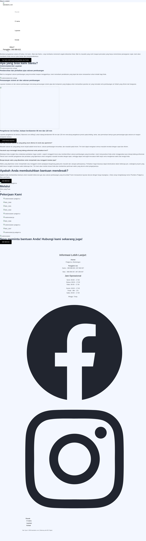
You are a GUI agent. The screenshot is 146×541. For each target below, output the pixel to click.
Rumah (17, 12)
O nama (17, 21)
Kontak (17, 40)
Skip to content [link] (4, 1)
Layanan (17, 30)
